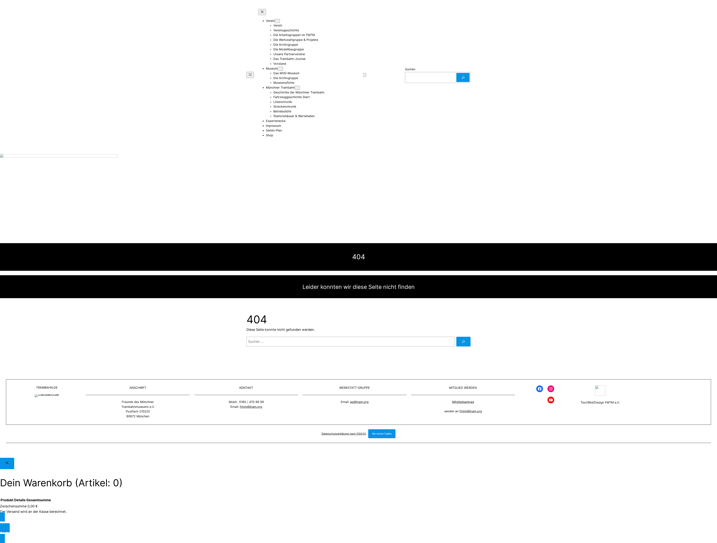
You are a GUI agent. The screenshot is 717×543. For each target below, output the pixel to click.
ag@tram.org (359, 402)
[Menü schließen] (262, 12)
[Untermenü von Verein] (277, 21)
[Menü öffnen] (250, 75)
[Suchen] (463, 77)
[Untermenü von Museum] (280, 69)
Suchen (410, 69)
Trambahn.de (47, 387)
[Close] (7, 463)
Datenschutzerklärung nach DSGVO (344, 433)
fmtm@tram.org (251, 407)
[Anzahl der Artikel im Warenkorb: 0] (364, 75)
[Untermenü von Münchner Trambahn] (297, 88)
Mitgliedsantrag (463, 402)
